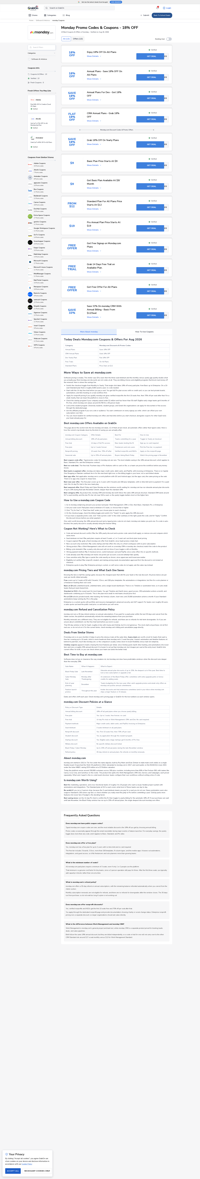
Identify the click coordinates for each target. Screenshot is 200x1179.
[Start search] (46, 8)
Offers (78, 39)
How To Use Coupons (144, 332)
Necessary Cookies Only (37, 1171)
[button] (42, 32)
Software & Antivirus (43, 20)
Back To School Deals (162, 15)
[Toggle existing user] (169, 39)
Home (31, 20)
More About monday (89, 332)
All (66, 39)
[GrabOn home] (36, 8)
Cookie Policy (27, 1164)
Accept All (13, 1171)
